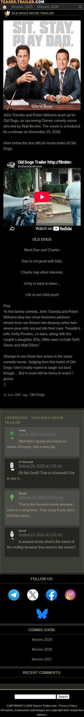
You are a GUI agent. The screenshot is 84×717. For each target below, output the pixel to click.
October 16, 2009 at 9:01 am (41, 497)
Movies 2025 (22, 7)
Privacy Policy (68, 705)
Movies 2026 (47, 7)
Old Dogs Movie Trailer (32, 13)
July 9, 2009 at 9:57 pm (37, 434)
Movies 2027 (42, 659)
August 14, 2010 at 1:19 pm (40, 534)
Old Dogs (37, 395)
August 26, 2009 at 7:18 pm (40, 466)
